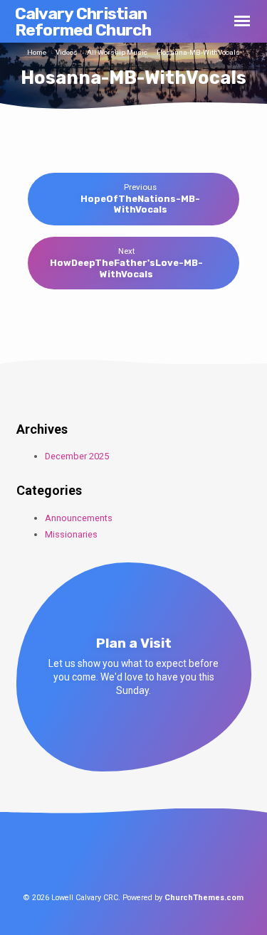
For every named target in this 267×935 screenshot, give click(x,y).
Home (36, 52)
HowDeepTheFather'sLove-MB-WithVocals (126, 268)
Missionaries (71, 534)
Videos (67, 52)
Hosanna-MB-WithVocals (198, 52)
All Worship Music (117, 52)
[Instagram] (160, 857)
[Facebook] (107, 857)
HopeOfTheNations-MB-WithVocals (140, 204)
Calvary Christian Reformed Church (83, 22)
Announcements (78, 518)
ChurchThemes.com (204, 897)
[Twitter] (134, 857)
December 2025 (77, 456)
